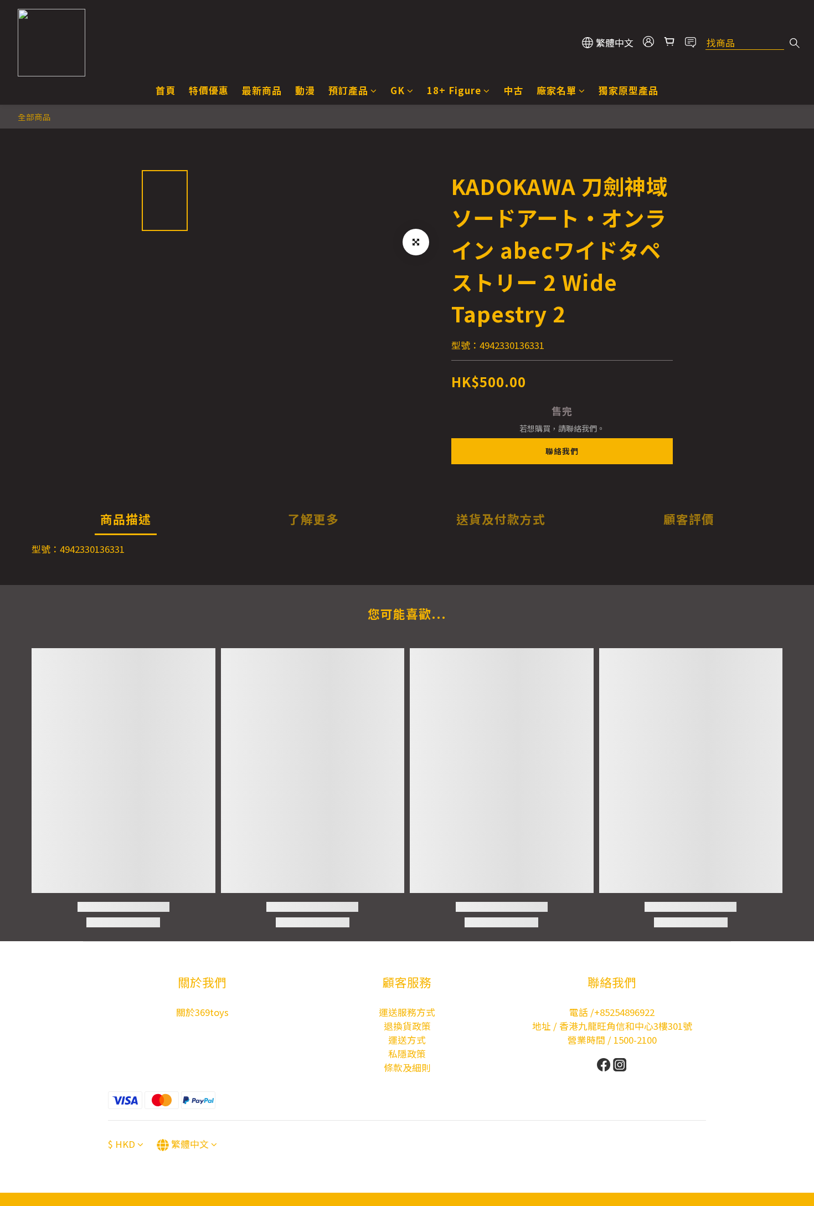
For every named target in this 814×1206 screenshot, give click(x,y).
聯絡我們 (562, 450)
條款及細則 (407, 1067)
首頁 (166, 90)
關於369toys (202, 1012)
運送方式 (407, 1039)
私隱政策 (407, 1053)
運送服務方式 (407, 1012)
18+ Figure (454, 90)
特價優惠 (209, 90)
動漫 (305, 90)
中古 (513, 90)
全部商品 (34, 116)
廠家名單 (556, 90)
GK (397, 90)
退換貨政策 (407, 1026)
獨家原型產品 (628, 90)
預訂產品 (348, 90)
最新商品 (262, 90)
